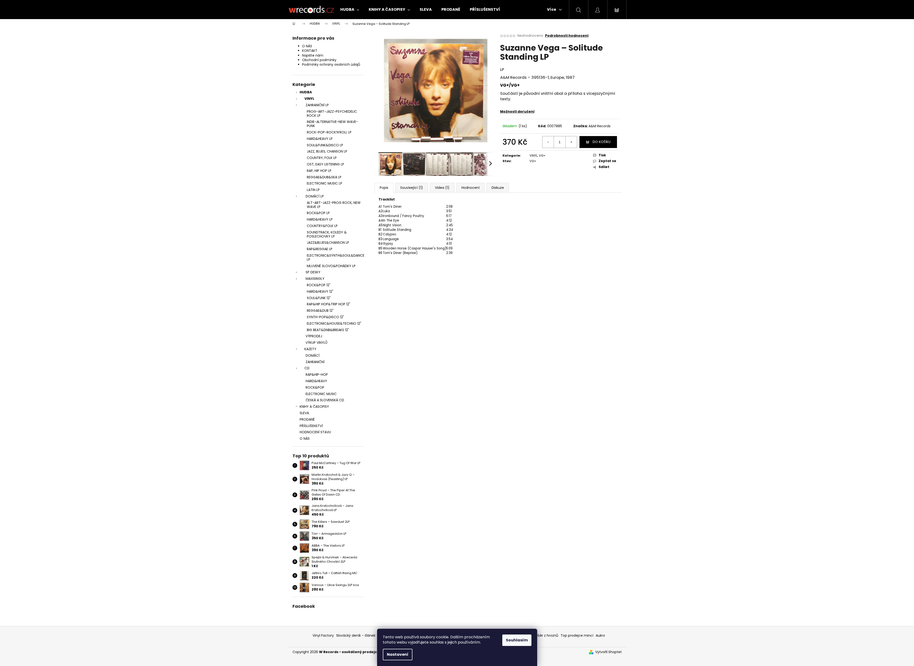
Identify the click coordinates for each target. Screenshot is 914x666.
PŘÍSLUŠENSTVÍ (311, 425)
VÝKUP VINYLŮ (316, 342)
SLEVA (304, 413)
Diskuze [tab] (498, 187)
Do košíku (602, 141)
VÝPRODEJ (314, 336)
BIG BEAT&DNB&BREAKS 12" (328, 330)
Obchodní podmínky (319, 60)
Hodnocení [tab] (470, 187)
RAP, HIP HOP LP (319, 170)
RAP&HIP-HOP (317, 374)
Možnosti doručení (517, 111)
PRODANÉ (307, 419)
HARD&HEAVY (316, 381)
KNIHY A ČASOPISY (314, 406)
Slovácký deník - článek (355, 635)
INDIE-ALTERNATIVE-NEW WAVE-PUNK (332, 123)
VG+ (542, 155)
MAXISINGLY (315, 278)
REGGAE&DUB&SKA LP (324, 177)
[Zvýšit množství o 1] (571, 142)
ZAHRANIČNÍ (315, 361)
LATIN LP (313, 189)
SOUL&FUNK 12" (319, 298)
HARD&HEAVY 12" (320, 291)
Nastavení (397, 654)
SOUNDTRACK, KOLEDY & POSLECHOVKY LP (327, 234)
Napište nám (312, 55)
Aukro (600, 635)
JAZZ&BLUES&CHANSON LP (328, 242)
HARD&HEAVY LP (320, 138)
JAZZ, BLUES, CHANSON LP (327, 151)
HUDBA (306, 92)
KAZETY (310, 349)
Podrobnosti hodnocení (567, 35)
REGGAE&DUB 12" (320, 310)
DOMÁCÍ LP (315, 196)
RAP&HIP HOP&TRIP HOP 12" (328, 304)
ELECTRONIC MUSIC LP (324, 183)
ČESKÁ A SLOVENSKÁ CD (325, 400)
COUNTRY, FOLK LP (322, 157)
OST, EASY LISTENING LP (325, 164)
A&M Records (600, 126)
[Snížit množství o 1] (548, 142)
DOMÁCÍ (312, 355)
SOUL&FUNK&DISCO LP (325, 145)
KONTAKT (309, 50)
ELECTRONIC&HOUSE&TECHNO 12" (334, 323)
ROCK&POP (315, 387)
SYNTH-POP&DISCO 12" (325, 317)
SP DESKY (313, 272)
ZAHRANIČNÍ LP (317, 105)
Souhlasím (517, 640)
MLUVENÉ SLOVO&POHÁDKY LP (331, 266)
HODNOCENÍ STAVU (315, 432)
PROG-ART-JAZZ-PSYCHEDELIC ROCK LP (332, 113)
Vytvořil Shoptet (608, 652)
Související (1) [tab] (411, 187)
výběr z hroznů (546, 635)
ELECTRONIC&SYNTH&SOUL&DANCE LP (335, 257)
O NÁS (307, 46)
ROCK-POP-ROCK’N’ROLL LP (329, 132)
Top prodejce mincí (577, 635)
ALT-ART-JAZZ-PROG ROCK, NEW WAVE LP (334, 204)
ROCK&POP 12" (318, 285)
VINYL (309, 98)
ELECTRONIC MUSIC (321, 393)
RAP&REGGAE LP (319, 249)
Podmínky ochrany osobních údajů (331, 64)
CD (306, 368)
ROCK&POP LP (318, 213)
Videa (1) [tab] (442, 187)
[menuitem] (349, 9)
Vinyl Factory (323, 635)
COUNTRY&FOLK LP (322, 225)
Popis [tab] (384, 187)
